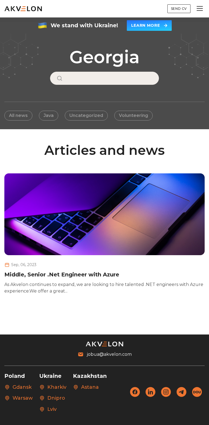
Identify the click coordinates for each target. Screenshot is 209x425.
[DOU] (197, 395)
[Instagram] (166, 395)
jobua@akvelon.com (109, 354)
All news (18, 115)
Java (49, 115)
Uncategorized (86, 115)
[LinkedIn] (150, 395)
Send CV (179, 9)
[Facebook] (135, 395)
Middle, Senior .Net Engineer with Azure (61, 274)
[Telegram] (181, 395)
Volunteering (133, 115)
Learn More (145, 25)
